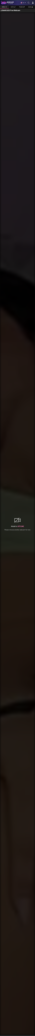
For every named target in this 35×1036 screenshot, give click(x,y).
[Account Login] (33, 3)
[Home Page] (7, 3)
